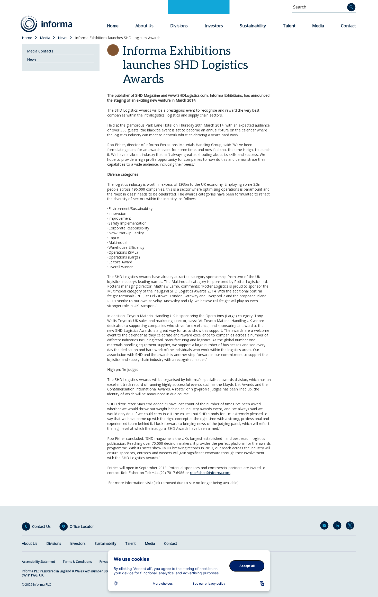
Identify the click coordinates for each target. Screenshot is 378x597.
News (62, 37)
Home (113, 26)
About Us (145, 26)
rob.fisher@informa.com (210, 472)
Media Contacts (40, 51)
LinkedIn (338, 526)
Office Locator (82, 526)
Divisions (179, 26)
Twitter (351, 526)
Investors (214, 26)
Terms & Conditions (77, 561)
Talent (289, 26)
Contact (348, 26)
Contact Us (41, 526)
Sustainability (253, 26)
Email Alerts (325, 526)
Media (318, 26)
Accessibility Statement (38, 561)
